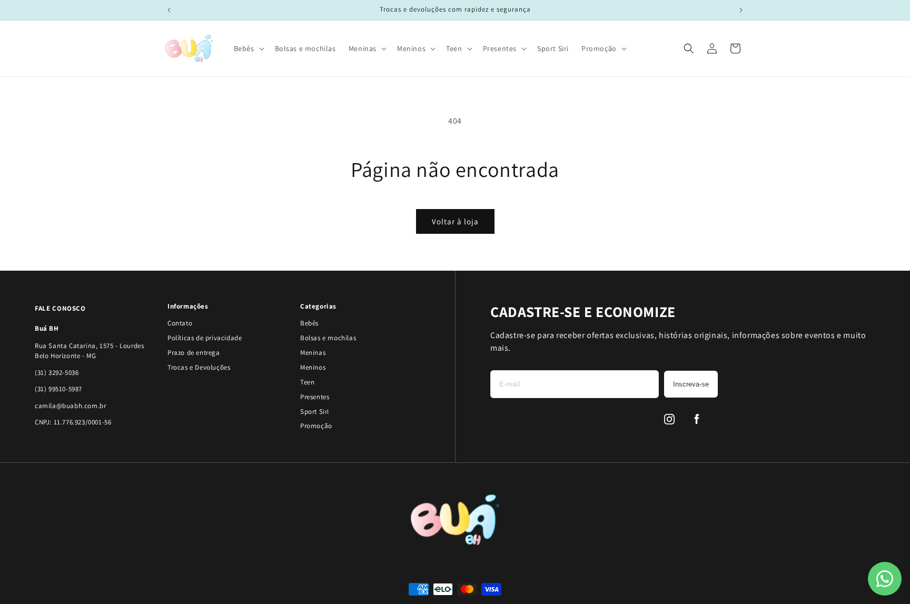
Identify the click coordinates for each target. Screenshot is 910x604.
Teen (307, 382)
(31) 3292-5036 (56, 372)
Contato (179, 323)
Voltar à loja (455, 221)
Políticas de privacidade (204, 337)
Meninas (312, 352)
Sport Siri (314, 411)
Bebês (309, 323)
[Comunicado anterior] (169, 10)
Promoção (316, 425)
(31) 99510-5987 (58, 388)
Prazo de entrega (193, 352)
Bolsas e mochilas (328, 337)
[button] (248, 48)
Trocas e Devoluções (198, 367)
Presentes (314, 396)
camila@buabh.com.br (70, 405)
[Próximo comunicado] (741, 10)
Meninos (312, 367)
